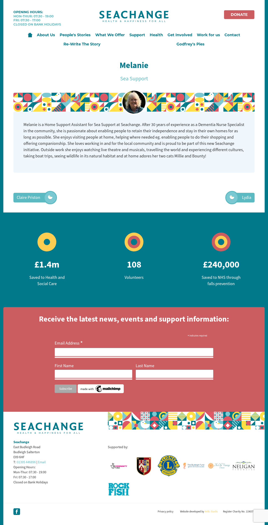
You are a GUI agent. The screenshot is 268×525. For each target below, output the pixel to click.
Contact (232, 35)
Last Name (145, 366)
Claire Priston (28, 197)
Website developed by (199, 511)
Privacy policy (165, 511)
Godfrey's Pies (191, 44)
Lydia (246, 197)
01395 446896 (26, 462)
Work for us (208, 35)
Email (42, 462)
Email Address (69, 343)
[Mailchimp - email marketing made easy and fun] (101, 392)
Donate (239, 14)
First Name (64, 366)
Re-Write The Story (81, 44)
